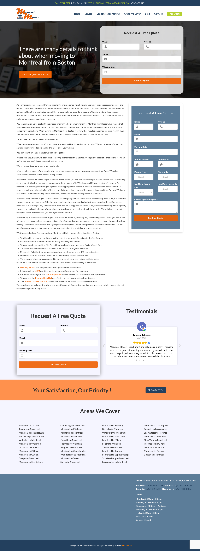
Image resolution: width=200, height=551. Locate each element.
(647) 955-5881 (154, 488)
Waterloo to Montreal (30, 440)
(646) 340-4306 (183, 488)
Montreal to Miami (111, 440)
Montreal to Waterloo (30, 443)
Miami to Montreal (111, 443)
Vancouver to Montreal (113, 432)
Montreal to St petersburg (115, 454)
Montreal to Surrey (70, 458)
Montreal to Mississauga (31, 432)
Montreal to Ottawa (29, 451)
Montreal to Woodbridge (73, 451)
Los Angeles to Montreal (114, 461)
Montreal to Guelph (29, 454)
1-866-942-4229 (78, 3)
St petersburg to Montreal (115, 458)
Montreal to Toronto (29, 425)
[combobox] (143, 177)
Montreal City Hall (43, 278)
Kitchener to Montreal (71, 432)
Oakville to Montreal (71, 440)
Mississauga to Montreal (31, 436)
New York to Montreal (155, 440)
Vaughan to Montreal (71, 447)
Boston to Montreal (154, 454)
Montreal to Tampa (112, 451)
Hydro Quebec (27, 267)
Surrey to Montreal (70, 461)
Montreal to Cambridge (31, 461)
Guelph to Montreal (29, 458)
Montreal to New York (155, 436)
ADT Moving (126, 545)
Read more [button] (141, 360)
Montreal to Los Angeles (156, 425)
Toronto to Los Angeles (155, 429)
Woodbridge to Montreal (73, 454)
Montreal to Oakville (71, 436)
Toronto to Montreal (29, 429)
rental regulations (54, 274)
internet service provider (36, 281)
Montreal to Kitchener (71, 429)
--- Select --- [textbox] (141, 177)
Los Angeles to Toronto (155, 432)
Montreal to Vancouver (113, 436)
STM (37, 271)
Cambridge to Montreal (72, 425)
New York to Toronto (154, 447)
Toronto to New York (154, 443)
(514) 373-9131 (184, 485)
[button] (179, 346)
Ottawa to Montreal (29, 447)
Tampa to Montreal (112, 447)
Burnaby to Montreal (112, 429)
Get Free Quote (141, 80)
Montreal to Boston (154, 451)
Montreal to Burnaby (112, 425)
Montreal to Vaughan (71, 443)
